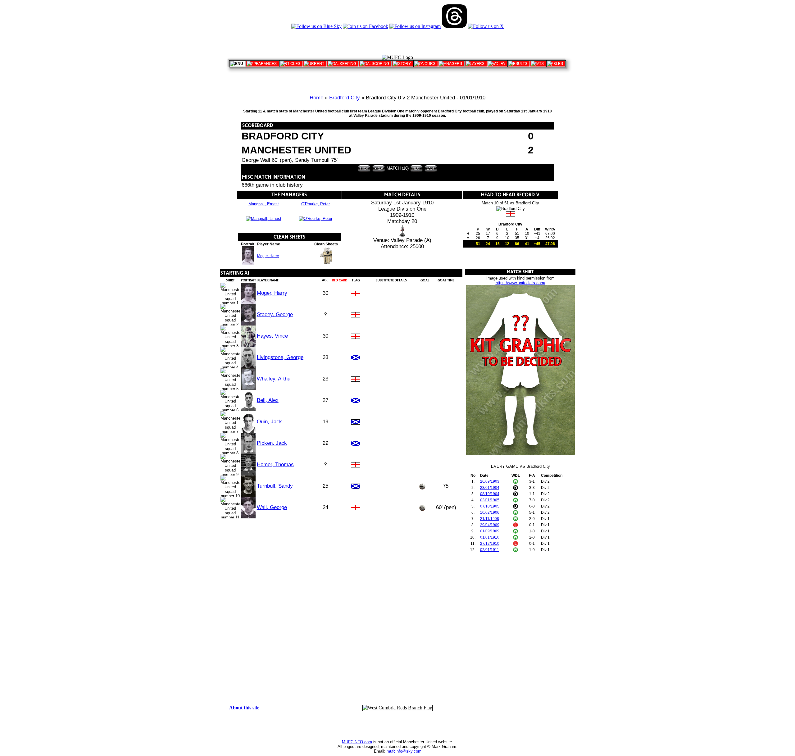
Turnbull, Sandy (275, 486)
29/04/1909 (489, 525)
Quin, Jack (269, 422)
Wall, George (272, 507)
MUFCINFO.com (357, 742)
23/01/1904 (489, 487)
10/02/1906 (489, 512)
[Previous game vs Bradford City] (378, 168)
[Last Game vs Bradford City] (430, 168)
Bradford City (344, 98)
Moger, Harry (268, 256)
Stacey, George (275, 314)
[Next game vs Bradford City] (416, 168)
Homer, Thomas (275, 464)
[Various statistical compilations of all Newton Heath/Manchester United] (538, 64)
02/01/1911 (489, 550)
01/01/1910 (489, 537)
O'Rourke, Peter (315, 204)
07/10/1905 (489, 506)
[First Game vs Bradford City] (364, 168)
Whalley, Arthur (274, 379)
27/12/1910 (489, 543)
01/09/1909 (489, 531)
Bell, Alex (268, 400)
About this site (244, 707)
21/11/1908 (489, 519)
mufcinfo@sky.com (404, 751)
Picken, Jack (272, 443)
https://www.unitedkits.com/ (520, 282)
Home (316, 98)
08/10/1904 (489, 494)
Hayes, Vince (272, 336)
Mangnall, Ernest (263, 204)
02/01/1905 (489, 500)
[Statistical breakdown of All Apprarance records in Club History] (262, 64)
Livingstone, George (280, 357)
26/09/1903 (489, 481)
